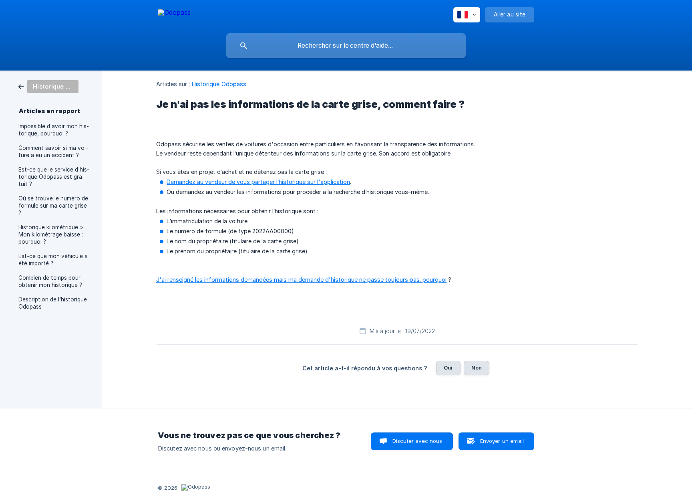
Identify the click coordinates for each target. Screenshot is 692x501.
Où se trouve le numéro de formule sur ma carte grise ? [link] (53, 205)
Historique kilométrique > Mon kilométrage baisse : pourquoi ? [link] (50, 234)
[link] (48, 86)
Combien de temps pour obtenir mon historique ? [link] (50, 281)
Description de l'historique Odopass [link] (52, 303)
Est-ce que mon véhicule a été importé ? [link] (53, 260)
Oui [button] (448, 367)
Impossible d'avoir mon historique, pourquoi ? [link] (53, 130)
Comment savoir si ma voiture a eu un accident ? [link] (53, 151)
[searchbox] (346, 45)
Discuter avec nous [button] (417, 441)
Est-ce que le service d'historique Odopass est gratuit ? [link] (53, 176)
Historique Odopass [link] (219, 84)
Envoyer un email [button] (502, 441)
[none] (174, 13)
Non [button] (476, 367)
